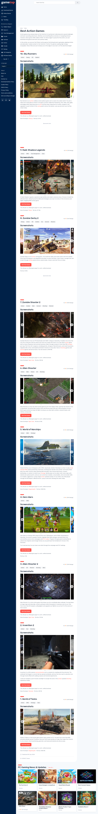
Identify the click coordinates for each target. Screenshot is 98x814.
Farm (43, 153)
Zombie (37, 221)
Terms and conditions (7, 93)
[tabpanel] (47, 81)
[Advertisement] (57, 15)
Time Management (8, 33)
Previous (22, 80)
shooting (63, 347)
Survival (47, 221)
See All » (50, 767)
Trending (5, 19)
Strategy (33, 433)
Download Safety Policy (7, 81)
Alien (33, 306)
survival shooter (39, 672)
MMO (27, 153)
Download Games (8, 10)
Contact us (4, 79)
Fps (27, 629)
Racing (5, 49)
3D (32, 57)
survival (22, 349)
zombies (70, 344)
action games (44, 42)
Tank (38, 702)
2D (37, 371)
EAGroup (31, 118)
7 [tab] (53, 254)
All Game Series (7, 55)
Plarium (30, 210)
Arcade (5, 46)
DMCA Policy (4, 87)
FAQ (2, 76)
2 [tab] (47, 99)
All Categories (7, 52)
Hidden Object (7, 26)
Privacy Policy (5, 90)
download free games (26, 39)
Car (42, 221)
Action (5, 42)
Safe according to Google (8, 95)
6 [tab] (51, 254)
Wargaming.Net (32, 489)
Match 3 (5, 30)
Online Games (7, 13)
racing (39, 106)
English (4, 66)
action (31, 101)
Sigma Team (31, 360)
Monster (53, 221)
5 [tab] (49, 254)
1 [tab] (45, 99)
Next (72, 80)
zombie (31, 260)
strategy (43, 473)
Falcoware (31, 691)
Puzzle (5, 36)
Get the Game (26, 112)
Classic (32, 371)
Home (5, 7)
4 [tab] (47, 254)
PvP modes (46, 539)
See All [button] (4, 59)
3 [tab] (49, 99)
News (5, 16)
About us (3, 73)
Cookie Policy (4, 84)
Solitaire (5, 39)
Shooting (45, 306)
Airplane (37, 57)
